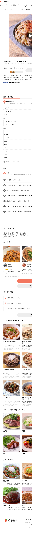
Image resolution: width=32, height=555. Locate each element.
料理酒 (6, 134)
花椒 (4, 148)
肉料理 (5, 431)
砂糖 (5, 144)
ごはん (5, 108)
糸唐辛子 (6, 157)
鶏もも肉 (6, 481)
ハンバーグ (6, 505)
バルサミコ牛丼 (7, 397)
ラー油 (5, 151)
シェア (6, 82)
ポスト (12, 82)
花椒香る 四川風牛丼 (8, 369)
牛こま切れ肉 (7, 111)
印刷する (18, 82)
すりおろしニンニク (10, 121)
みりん (6, 141)
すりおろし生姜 (9, 124)
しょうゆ (7, 138)
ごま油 (5, 154)
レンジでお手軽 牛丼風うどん (11, 341)
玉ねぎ (5, 114)
